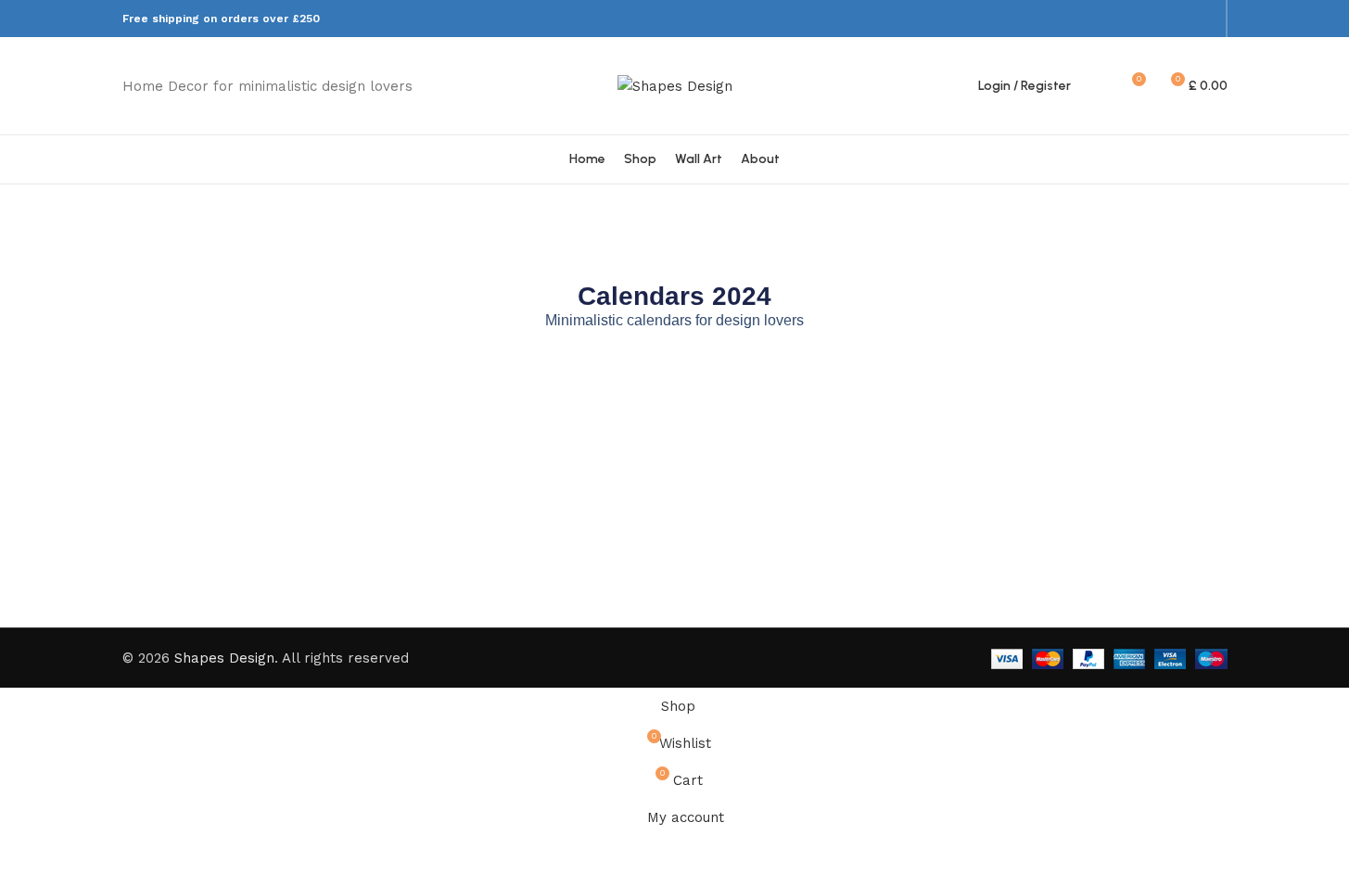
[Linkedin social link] (1203, 18)
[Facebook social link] (1133, 18)
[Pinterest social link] (1180, 18)
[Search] (1097, 86)
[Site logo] (674, 84)
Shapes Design (224, 658)
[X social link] (1157, 18)
